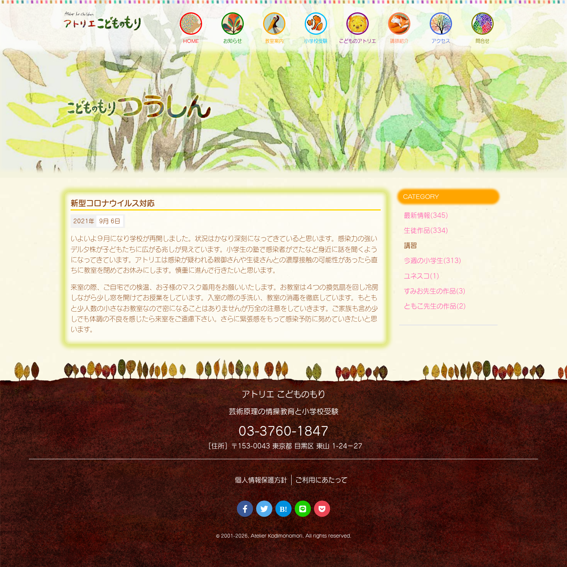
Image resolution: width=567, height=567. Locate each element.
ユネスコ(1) (421, 276)
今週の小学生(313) (432, 260)
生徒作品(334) (426, 230)
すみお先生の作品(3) (435, 291)
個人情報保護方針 (261, 480)
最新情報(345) (426, 215)
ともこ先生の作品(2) (435, 306)
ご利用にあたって (321, 480)
